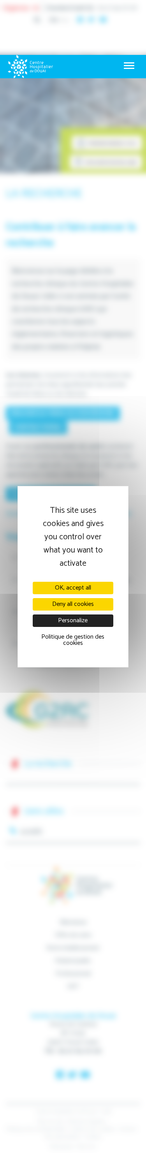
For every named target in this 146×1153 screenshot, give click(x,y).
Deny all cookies (73, 604)
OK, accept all (73, 588)
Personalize (73, 620)
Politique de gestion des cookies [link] (72, 640)
